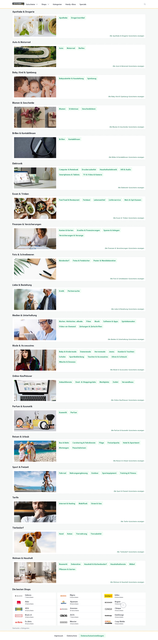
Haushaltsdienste (118, 564)
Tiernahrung (81, 533)
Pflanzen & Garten (67, 569)
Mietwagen (64, 447)
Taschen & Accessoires (98, 356)
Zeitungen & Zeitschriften (90, 326)
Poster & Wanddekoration (105, 260)
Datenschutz (72, 635)
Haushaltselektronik (108, 169)
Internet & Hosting (67, 503)
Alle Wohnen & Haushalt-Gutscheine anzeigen (127, 582)
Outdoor (94, 473)
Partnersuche (74, 291)
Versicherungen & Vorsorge (71, 235)
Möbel (132, 564)
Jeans (111, 351)
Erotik (61, 291)
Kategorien (57, 4)
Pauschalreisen (79, 447)
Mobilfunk (83, 503)
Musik (97, 321)
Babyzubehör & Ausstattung (71, 78)
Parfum (74, 412)
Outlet (115, 382)
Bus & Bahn (64, 442)
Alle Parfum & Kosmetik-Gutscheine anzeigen (127, 430)
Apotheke (63, 17)
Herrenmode (100, 351)
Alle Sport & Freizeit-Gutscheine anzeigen (129, 491)
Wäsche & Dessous (67, 361)
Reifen (81, 48)
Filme (88, 321)
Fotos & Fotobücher (81, 260)
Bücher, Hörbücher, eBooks (71, 321)
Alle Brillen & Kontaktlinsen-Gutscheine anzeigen (126, 157)
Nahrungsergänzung (79, 473)
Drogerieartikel (78, 17)
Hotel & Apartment (131, 442)
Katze (69, 533)
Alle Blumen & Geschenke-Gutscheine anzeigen (126, 127)
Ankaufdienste (65, 382)
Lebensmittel (99, 199)
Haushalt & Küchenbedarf (95, 564)
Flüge (101, 442)
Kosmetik (63, 412)
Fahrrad (62, 473)
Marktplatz (104, 382)
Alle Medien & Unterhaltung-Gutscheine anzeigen (126, 339)
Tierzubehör (96, 533)
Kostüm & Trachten (126, 351)
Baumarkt (63, 564)
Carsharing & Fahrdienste (84, 442)
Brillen (62, 139)
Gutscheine (30, 4)
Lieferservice (115, 199)
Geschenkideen (89, 108)
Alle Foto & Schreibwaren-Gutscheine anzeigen (127, 278)
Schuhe (62, 356)
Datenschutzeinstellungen (92, 635)
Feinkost (86, 199)
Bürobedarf (64, 260)
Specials (83, 4)
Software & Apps (110, 321)
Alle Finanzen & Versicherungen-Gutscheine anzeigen (124, 248)
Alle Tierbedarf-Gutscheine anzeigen (130, 552)
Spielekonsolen (128, 321)
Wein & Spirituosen (132, 199)
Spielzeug (91, 78)
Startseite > (16, 628)
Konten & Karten (66, 230)
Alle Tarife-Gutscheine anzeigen (132, 521)
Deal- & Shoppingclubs (86, 382)
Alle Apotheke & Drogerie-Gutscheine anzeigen (127, 36)
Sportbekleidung (76, 356)
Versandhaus (127, 382)
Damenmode (85, 351)
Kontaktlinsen (74, 139)
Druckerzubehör (89, 169)
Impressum (58, 635)
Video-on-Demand (67, 326)
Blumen (62, 108)
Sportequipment (109, 473)
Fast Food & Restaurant (69, 199)
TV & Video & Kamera (92, 174)
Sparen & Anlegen (111, 230)
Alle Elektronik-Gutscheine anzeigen (131, 187)
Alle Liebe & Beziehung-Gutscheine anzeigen (127, 309)
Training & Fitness (128, 473)
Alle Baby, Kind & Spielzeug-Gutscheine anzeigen (126, 96)
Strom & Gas (96, 503)
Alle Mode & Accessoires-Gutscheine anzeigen (127, 370)
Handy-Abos (70, 4)
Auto (61, 48)
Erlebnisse (73, 108)
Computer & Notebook (68, 169)
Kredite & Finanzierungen (88, 230)
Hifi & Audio (126, 169)
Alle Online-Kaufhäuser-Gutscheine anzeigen (127, 400)
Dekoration (76, 564)
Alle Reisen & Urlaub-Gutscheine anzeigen (128, 461)
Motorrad (71, 48)
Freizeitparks (113, 442)
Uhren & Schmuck (119, 356)
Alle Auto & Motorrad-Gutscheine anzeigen (128, 66)
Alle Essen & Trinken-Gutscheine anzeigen (128, 218)
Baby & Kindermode (67, 351)
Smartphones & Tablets (69, 174)
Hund (61, 533)
